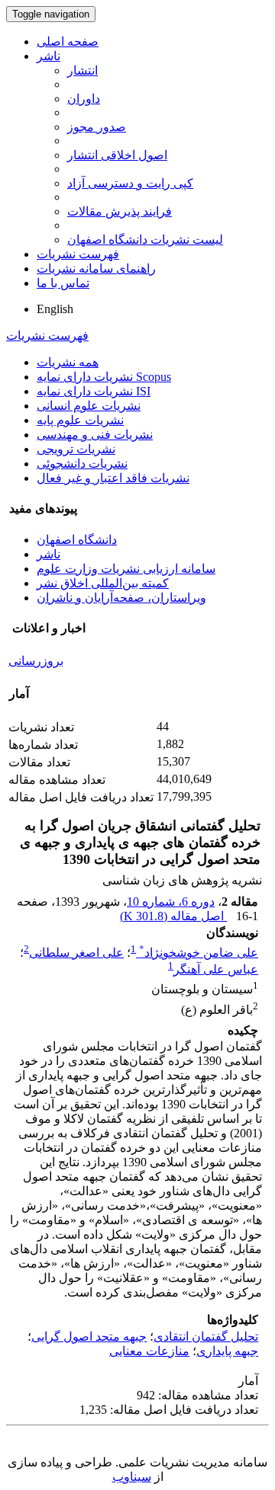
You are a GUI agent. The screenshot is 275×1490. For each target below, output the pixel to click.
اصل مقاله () (173, 916)
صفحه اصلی (68, 41)
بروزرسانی (35, 660)
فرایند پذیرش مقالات (119, 211)
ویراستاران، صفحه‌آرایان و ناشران (121, 597)
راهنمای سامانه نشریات (96, 268)
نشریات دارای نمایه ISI (93, 391)
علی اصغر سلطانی (76, 952)
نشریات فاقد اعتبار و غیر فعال (113, 478)
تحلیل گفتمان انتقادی (206, 1336)
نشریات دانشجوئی (82, 463)
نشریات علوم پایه (80, 420)
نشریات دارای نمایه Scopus (104, 376)
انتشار (82, 70)
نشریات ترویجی (76, 449)
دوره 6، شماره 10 (171, 901)
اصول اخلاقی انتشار (117, 155)
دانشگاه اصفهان (77, 539)
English (55, 308)
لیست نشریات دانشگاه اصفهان (145, 239)
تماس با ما (63, 283)
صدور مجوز (96, 126)
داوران (83, 98)
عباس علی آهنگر (215, 969)
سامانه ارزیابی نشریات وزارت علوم (126, 568)
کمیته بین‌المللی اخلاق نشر (103, 583)
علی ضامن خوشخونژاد (198, 952)
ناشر (48, 56)
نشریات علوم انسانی (89, 405)
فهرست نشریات (78, 254)
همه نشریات (68, 362)
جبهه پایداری (227, 1351)
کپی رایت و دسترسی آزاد (130, 183)
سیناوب (131, 1476)
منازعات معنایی (149, 1351)
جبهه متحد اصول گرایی (89, 1336)
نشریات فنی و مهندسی (95, 434)
